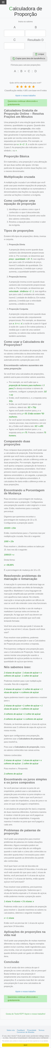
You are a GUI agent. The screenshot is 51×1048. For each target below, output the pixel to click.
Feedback (21, 1030)
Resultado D (35, 40)
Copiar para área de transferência (30, 58)
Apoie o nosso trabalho (25, 96)
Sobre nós (11, 1030)
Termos (41, 1030)
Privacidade (31, 1030)
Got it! (25, 1045)
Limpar (41, 54)
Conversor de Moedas (25, 1032)
